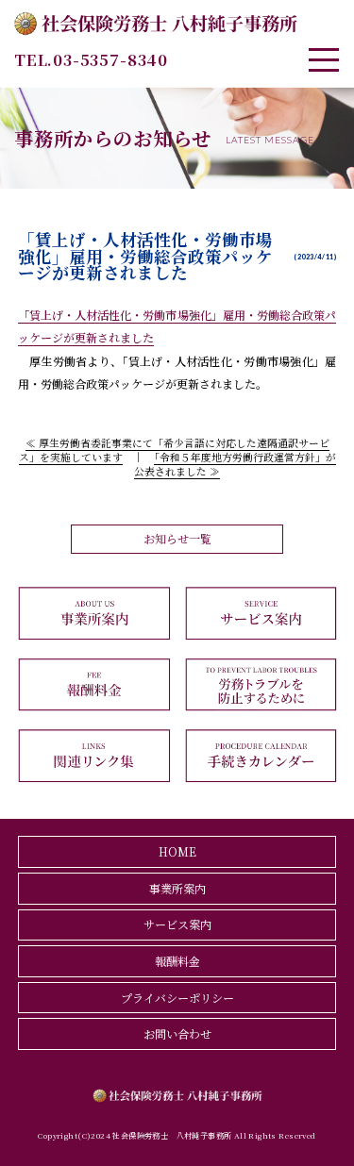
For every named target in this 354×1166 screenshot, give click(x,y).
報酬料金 (177, 961)
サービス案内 (177, 924)
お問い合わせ (177, 1033)
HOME (177, 851)
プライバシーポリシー (177, 998)
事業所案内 (177, 888)
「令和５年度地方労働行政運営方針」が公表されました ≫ (235, 464)
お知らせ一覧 (177, 538)
